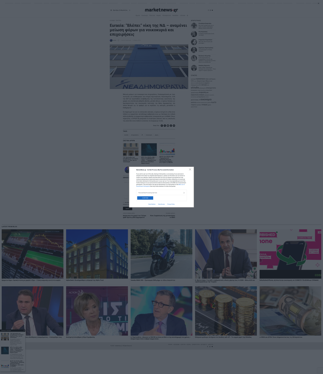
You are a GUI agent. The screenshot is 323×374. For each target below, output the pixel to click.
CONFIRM (145, 198)
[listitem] (161, 193)
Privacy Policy (171, 204)
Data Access (161, 204)
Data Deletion (152, 204)
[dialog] (161, 187)
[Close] (190, 170)
